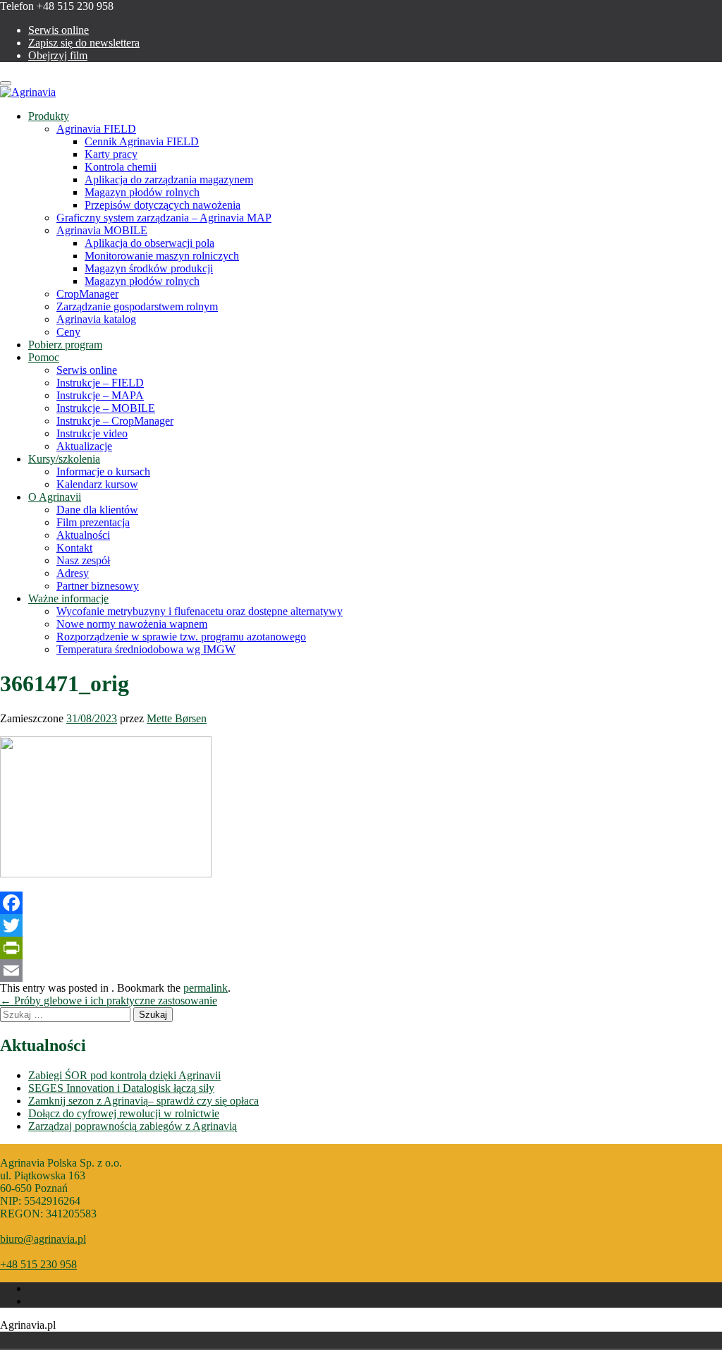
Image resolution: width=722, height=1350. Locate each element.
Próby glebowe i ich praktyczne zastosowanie (108, 1001)
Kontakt (74, 548)
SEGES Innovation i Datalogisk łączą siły (121, 1088)
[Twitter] (361, 925)
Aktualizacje (84, 446)
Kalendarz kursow (97, 484)
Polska (50, 1340)
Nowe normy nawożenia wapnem (131, 624)
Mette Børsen (177, 718)
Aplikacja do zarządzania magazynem (169, 180)
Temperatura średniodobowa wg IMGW (145, 649)
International (90, 1340)
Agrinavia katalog (96, 319)
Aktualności (83, 535)
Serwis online (58, 30)
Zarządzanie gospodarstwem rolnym (137, 306)
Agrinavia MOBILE (101, 230)
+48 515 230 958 (38, 1264)
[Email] (361, 970)
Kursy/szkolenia (64, 459)
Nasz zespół (83, 560)
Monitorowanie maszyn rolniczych (162, 256)
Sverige (70, 1340)
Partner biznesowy (97, 586)
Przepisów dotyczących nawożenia (162, 205)
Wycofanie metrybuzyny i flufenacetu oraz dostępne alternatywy (199, 611)
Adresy (72, 573)
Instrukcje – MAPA (100, 395)
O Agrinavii (54, 497)
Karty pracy (111, 154)
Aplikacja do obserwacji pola (149, 243)
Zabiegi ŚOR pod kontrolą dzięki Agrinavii (124, 1075)
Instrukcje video (92, 433)
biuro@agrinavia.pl (43, 1239)
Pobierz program (65, 345)
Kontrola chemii (121, 167)
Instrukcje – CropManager (114, 421)
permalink (205, 988)
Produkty (48, 116)
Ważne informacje (68, 598)
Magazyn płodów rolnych (142, 192)
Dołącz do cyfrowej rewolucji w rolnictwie (123, 1113)
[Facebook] (361, 903)
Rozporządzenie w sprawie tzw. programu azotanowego (181, 637)
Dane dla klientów (97, 510)
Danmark (31, 1340)
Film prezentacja (93, 522)
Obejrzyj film (57, 55)
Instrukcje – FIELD (100, 383)
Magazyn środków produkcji (149, 268)
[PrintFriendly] (361, 948)
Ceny (68, 332)
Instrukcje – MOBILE (105, 408)
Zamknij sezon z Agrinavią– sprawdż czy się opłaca (143, 1101)
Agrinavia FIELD (96, 129)
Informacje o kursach (103, 472)
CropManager (87, 294)
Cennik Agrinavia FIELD (142, 141)
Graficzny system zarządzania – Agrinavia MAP (163, 218)
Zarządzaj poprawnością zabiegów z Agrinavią (132, 1126)
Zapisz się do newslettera (84, 43)
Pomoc (43, 357)
